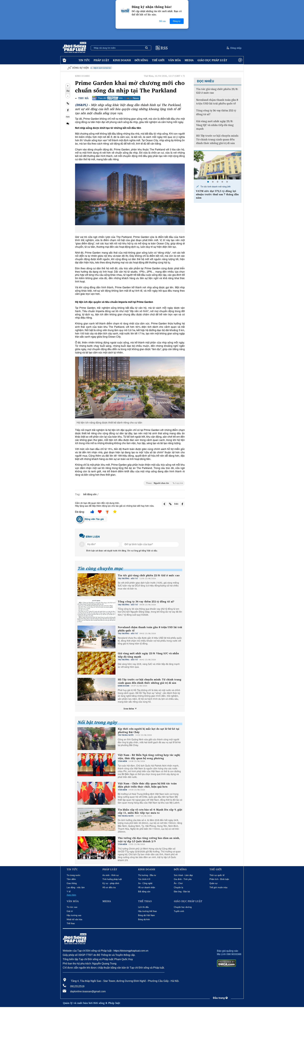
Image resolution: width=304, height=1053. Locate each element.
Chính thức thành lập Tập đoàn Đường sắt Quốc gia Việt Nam (216, 192)
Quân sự (213, 883)
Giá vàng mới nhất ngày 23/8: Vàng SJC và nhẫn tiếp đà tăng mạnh (148, 655)
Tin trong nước (73, 875)
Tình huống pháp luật (112, 879)
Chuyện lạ (178, 887)
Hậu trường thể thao (147, 911)
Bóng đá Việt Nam (146, 915)
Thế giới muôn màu (218, 887)
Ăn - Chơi (178, 883)
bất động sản (90, 494)
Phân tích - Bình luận (219, 879)
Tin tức (84, 60)
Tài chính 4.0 (144, 879)
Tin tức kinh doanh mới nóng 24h (215, 186)
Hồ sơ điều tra (109, 887)
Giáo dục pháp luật (212, 60)
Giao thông (72, 883)
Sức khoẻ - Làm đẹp (183, 875)
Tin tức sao (72, 907)
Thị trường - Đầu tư (147, 875)
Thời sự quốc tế (216, 875)
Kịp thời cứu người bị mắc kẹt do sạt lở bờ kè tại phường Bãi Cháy (148, 730)
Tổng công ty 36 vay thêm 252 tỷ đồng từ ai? (146, 601)
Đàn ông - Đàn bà (182, 891)
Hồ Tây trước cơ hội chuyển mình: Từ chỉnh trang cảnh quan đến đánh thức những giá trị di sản (149, 681)
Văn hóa (174, 60)
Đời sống (141, 60)
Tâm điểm (71, 879)
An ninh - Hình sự (110, 875)
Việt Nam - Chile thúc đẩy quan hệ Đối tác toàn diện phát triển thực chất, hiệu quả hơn (147, 785)
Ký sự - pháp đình (110, 883)
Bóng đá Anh (144, 919)
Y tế (68, 891)
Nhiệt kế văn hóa (74, 919)
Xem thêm (129, 708)
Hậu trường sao (74, 915)
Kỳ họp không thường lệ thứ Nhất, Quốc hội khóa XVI (219, 67)
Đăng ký (176, 21)
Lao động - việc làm (76, 887)
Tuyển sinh (179, 911)
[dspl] (64, 60)
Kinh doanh (122, 60)
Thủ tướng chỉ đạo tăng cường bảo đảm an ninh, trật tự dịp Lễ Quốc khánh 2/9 (149, 839)
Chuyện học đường (183, 907)
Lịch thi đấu (143, 907)
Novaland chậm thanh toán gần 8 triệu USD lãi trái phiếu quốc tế (150, 629)
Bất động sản (144, 891)
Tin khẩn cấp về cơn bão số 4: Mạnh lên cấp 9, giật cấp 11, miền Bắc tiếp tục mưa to (150, 811)
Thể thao (71, 923)
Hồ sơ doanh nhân (146, 887)
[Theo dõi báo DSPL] (116, 98)
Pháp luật (101, 60)
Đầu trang (219, 998)
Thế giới (158, 60)
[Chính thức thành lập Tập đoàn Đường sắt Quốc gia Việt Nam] (217, 165)
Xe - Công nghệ (145, 883)
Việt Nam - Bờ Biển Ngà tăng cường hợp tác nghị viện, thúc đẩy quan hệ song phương (149, 756)
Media (189, 60)
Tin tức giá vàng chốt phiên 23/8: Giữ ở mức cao (149, 575)
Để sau (162, 21)
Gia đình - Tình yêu (183, 879)
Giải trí (70, 911)
